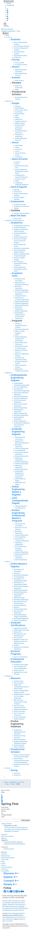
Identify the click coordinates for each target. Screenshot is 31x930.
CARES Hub (17, 57)
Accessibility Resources (9, 917)
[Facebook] (7, 13)
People (15, 103)
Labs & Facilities (19, 683)
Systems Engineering (20, 620)
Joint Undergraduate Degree (20, 500)
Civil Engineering (20, 450)
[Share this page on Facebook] (1, 795)
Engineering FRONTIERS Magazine (14, 844)
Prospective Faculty (21, 64)
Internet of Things (19, 597)
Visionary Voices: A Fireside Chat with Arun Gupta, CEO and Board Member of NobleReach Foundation (16, 829)
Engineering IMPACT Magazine (13, 842)
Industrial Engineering (21, 303)
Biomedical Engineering (21, 396)
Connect (9, 880)
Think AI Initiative (19, 747)
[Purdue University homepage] (7, 29)
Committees (18, 112)
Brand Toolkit (14, 908)
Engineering (10, 5)
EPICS (17, 335)
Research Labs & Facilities (21, 213)
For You (8, 37)
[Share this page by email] (2, 801)
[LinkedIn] (7, 16)
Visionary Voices (20, 179)
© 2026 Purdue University (10, 900)
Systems (16, 645)
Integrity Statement (8, 904)
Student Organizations (20, 237)
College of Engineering (8, 31)
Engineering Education (22, 301)
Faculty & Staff (19, 62)
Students (15, 39)
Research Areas (18, 681)
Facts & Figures (19, 186)
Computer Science (20, 296)
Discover (9, 873)
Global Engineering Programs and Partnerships (20, 338)
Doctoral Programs (16, 652)
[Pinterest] (16, 892)
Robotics (16, 607)
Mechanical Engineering (21, 415)
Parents (16, 77)
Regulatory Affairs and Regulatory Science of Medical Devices (20, 641)
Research (8, 676)
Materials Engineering (21, 305)
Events (17, 164)
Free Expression (20, 904)
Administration (19, 108)
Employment (17, 201)
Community (18, 157)
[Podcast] (7, 20)
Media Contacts (20, 123)
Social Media (19, 145)
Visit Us (17, 151)
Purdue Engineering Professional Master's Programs (18, 515)
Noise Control (18, 637)
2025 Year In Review (7, 836)
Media (17, 89)
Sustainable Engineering (21, 618)
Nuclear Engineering (21, 311)
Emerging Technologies (21, 664)
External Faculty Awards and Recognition (20, 127)
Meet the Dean (18, 215)
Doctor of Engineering (20, 657)
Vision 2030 (17, 218)
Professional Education (17, 660)
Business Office (19, 114)
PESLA (17, 117)
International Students (20, 55)
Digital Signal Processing (21, 630)
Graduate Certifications (18, 624)
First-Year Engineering (21, 329)
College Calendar (6, 823)
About (15, 142)
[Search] (5, 24)
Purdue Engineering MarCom (16, 913)
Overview (4, 854)
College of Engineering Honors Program (21, 325)
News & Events (20, 159)
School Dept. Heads (21, 110)
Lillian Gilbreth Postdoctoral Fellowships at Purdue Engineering (21, 760)
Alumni (15, 66)
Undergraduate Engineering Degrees (19, 378)
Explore (8, 876)
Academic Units (17, 274)
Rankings (16, 190)
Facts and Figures (6, 867)
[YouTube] (7, 11)
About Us (9, 101)
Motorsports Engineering (21, 248)
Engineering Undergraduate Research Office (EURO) (21, 686)
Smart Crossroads (19, 711)
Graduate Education (20, 227)
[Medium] (7, 18)
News (18, 31)
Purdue (9, 3)
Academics (17, 222)
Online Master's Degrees (19, 565)
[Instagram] (7, 9)
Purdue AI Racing (19, 745)
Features (17, 162)
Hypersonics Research (20, 709)
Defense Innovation (20, 739)
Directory (18, 106)
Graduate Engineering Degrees (18, 432)
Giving (8, 768)
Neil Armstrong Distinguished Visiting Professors (20, 263)
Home (7, 35)
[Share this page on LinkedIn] (2, 799)
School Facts (18, 191)
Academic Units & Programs (14, 220)
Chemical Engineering (21, 290)
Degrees (8, 373)
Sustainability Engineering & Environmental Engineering (21, 424)
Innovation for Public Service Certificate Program (20, 240)
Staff (16, 115)
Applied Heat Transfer (20, 628)
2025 (18, 784)
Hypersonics (17, 632)
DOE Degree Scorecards (9, 906)
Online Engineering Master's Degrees (18, 490)
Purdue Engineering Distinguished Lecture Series (21, 171)
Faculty (16, 59)
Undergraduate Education (21, 225)
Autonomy (17, 573)
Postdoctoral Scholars (17, 750)
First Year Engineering (20, 387)
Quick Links (9, 1)
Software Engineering (20, 609)
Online (8, 561)
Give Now (17, 773)
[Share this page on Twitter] (2, 797)
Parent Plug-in (19, 80)
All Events (4, 834)
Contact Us (18, 149)
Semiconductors (19, 670)
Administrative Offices (8, 857)
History (17, 147)
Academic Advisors (21, 121)
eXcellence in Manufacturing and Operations (19, 732)
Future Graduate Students (21, 46)
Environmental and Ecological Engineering (20, 548)
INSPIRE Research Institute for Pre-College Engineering (22, 696)
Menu (6, 33)
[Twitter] (7, 14)
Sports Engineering (21, 559)
